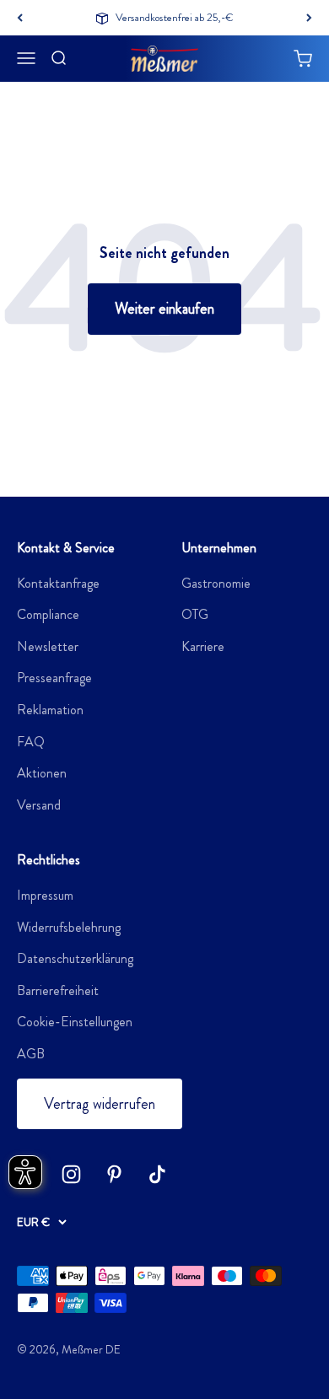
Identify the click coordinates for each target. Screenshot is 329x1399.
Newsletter (47, 646)
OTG (194, 614)
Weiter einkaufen (164, 309)
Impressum (45, 895)
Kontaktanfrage (58, 583)
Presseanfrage (54, 677)
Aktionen (42, 773)
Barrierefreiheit (58, 990)
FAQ (31, 741)
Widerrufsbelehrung (69, 927)
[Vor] (309, 17)
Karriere (202, 646)
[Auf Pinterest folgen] (114, 1174)
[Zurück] (20, 17)
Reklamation (50, 709)
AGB (31, 1053)
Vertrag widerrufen (99, 1104)
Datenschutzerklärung (75, 958)
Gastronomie (216, 583)
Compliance (48, 614)
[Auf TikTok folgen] (157, 1174)
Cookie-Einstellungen (74, 1021)
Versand (39, 805)
